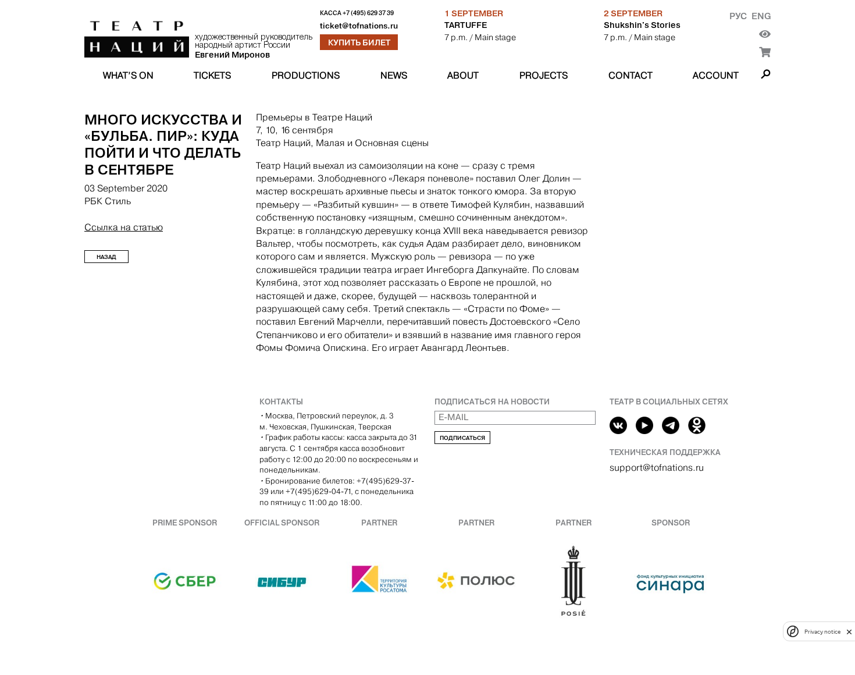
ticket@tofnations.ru (359, 26)
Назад (106, 257)
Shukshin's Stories (642, 25)
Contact (630, 75)
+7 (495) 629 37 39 (368, 13)
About (463, 75)
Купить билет (359, 42)
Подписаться (462, 438)
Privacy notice (822, 631)
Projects (543, 75)
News (393, 75)
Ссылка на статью (123, 227)
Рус (738, 16)
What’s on (128, 75)
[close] (849, 631)
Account (716, 75)
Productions (306, 75)
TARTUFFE (465, 25)
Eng (761, 16)
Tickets (212, 75)
